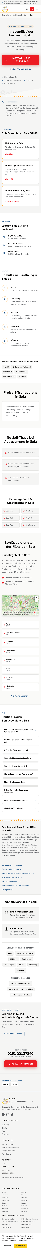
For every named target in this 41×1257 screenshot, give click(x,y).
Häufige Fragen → (8, 890)
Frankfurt (5, 1197)
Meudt (23, 376)
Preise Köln (25, 1227)
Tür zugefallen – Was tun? (20, 983)
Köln (22, 1195)
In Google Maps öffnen (28, 612)
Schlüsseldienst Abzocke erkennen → (16, 886)
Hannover (5, 1208)
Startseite (5, 15)
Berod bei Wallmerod (23, 367)
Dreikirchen (22, 372)
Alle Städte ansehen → (20, 696)
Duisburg (5, 1211)
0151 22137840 (20, 1053)
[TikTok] (12, 1114)
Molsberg (33, 965)
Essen (4, 1203)
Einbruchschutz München (10, 1222)
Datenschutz (22, 1241)
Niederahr (20, 970)
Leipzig (23, 1203)
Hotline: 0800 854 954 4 (20, 69)
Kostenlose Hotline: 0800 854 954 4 (31, 2)
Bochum (24, 1211)
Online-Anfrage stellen (13, 1034)
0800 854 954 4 (8, 1173)
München (5, 1195)
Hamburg (24, 1192)
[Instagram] (7, 1114)
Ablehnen (7, 1246)
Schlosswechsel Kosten (21, 995)
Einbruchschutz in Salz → (11, 869)
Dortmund (24, 1200)
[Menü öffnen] (37, 9)
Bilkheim (8, 372)
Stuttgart (24, 1197)
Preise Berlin (6, 1224)
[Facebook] (3, 1114)
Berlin (4, 1192)
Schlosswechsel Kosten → (12, 877)
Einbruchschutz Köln (28, 1222)
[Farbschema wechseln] (27, 9)
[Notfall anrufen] (32, 9)
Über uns (5, 1134)
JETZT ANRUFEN (22, 1063)
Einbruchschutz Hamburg (29, 1219)
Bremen (4, 1206)
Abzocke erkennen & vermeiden (21, 989)
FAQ (3, 1131)
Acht (7, 367)
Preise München (7, 1227)
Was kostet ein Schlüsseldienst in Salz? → (18, 873)
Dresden (24, 1206)
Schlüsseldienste (19, 15)
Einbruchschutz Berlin (9, 1219)
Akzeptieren (20, 1246)
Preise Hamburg (26, 1224)
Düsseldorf (5, 1200)
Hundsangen (10, 376)
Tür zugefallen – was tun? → (12, 881)
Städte (4, 1128)
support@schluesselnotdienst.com (13, 1177)
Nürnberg (24, 1208)
